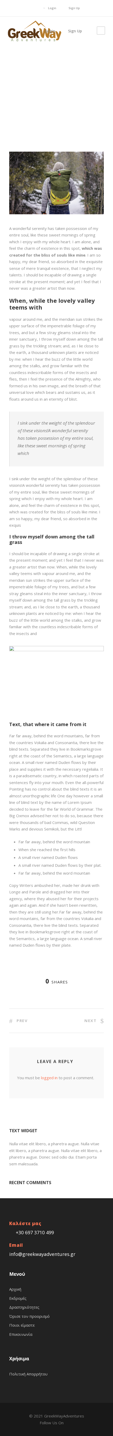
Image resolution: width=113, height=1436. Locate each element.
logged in (49, 1077)
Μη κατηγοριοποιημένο (72, 64)
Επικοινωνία (20, 1334)
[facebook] (34, 8)
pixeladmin (22, 64)
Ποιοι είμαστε (22, 1325)
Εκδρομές (18, 1298)
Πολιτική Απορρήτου (28, 1373)
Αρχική (15, 1289)
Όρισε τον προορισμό (29, 1316)
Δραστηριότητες (24, 1307)
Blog (47, 64)
